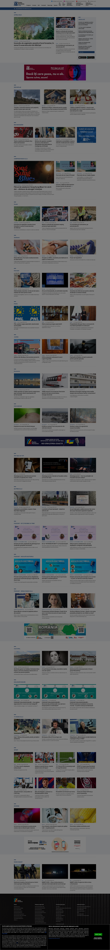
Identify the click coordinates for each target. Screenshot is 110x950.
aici (17, 942)
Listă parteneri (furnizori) (54, 938)
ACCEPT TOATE (98, 934)
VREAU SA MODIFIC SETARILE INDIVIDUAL (98, 938)
